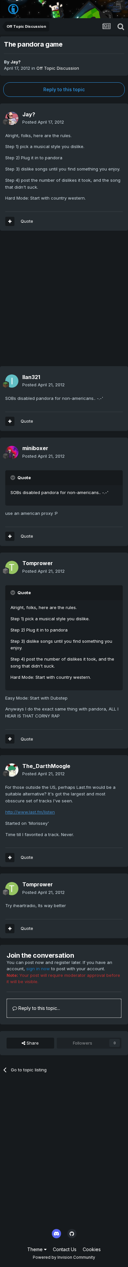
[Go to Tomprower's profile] (11, 567)
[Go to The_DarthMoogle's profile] (11, 770)
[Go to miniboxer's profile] (11, 452)
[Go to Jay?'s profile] (11, 118)
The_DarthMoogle (46, 766)
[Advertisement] (64, 301)
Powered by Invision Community (64, 1257)
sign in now (38, 968)
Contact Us (64, 1249)
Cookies (92, 1249)
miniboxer (35, 448)
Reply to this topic (64, 89)
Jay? (16, 61)
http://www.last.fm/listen (30, 812)
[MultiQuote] (9, 221)
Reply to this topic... (38, 1008)
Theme (35, 1249)
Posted (43, 122)
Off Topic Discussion (57, 68)
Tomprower (37, 563)
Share (32, 1043)
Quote (27, 221)
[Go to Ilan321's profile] (11, 381)
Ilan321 (31, 377)
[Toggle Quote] (13, 477)
